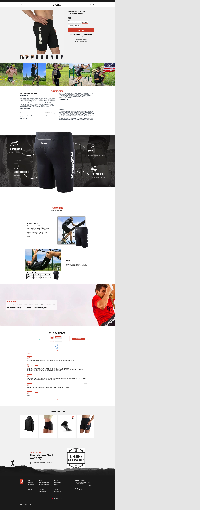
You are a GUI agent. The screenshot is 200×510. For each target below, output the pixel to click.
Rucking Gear (30, 487)
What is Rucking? (42, 486)
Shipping (55, 487)
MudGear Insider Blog (42, 487)
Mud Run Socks (30, 482)
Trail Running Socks (31, 484)
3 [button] (57, 399)
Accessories (30, 489)
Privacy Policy (56, 493)
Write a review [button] (78, 338)
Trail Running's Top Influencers (44, 484)
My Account (56, 489)
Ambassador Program (42, 491)
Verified (57, 350)
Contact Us (56, 484)
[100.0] (57, 347)
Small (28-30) (71, 22)
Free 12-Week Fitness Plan (43, 493)
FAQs (55, 486)
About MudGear (41, 489)
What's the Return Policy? (81, 42)
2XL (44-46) (77, 25)
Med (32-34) (78, 22)
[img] (29, 356)
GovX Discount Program (58, 491)
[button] (70, 15)
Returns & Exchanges (57, 482)
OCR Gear (29, 486)
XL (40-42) (71, 25)
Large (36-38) (84, 22)
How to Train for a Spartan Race (44, 482)
